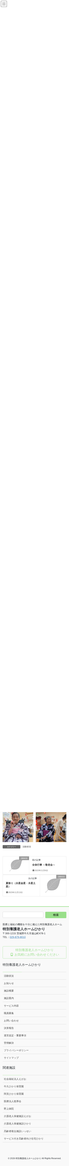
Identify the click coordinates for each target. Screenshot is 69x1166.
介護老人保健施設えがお (17, 1116)
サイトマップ (11, 1057)
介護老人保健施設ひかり (17, 1123)
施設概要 (9, 990)
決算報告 (9, 1028)
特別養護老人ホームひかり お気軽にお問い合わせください (36, 952)
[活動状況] (16, 864)
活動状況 (26, 846)
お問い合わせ (11, 1020)
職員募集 (9, 1013)
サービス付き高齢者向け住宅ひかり (24, 1138)
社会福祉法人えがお (15, 1079)
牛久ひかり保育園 (14, 1086)
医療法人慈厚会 (12, 1101)
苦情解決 (9, 1042)
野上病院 (9, 1108)
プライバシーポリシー (16, 1050)
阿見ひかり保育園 (14, 1093)
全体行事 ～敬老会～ (43, 864)
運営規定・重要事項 (15, 1035)
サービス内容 (11, 1005)
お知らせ (9, 983)
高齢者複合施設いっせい (17, 1131)
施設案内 (9, 998)
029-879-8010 (18, 937)
